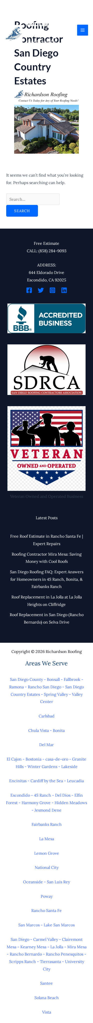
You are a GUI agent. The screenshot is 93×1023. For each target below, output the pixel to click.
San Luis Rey (58, 881)
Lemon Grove (46, 853)
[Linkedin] (64, 290)
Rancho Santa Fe (46, 910)
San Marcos (29, 924)
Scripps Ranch (22, 961)
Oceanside (33, 881)
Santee (46, 983)
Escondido (20, 795)
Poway (47, 896)
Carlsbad (47, 715)
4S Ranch (42, 795)
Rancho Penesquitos (64, 954)
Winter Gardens (42, 766)
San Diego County (26, 679)
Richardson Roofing (48, 28)
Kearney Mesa (33, 946)
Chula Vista (38, 730)
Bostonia (33, 759)
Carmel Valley (45, 939)
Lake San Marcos (59, 924)
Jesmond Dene (48, 810)
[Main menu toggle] (82, 30)
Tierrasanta (50, 961)
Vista (46, 1012)
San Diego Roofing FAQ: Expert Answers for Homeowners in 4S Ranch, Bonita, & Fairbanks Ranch (46, 579)
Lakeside (69, 766)
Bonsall (53, 679)
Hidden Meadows (71, 802)
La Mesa (46, 838)
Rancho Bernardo (26, 954)
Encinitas (18, 780)
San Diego (20, 939)
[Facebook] (29, 290)
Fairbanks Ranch (46, 824)
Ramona (16, 686)
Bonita (59, 730)
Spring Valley (56, 694)
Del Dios (62, 795)
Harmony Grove (36, 802)
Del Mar (46, 744)
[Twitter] (41, 290)
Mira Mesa (77, 946)
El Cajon (14, 759)
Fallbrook (72, 679)
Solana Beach (46, 997)
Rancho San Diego (44, 686)
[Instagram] (52, 290)
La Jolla (56, 946)
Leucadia (75, 780)
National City (47, 867)
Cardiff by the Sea (47, 780)
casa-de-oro (56, 759)
